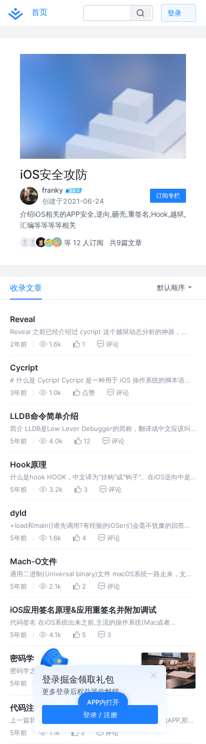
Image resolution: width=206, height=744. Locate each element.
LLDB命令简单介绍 (44, 416)
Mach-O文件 (33, 561)
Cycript (24, 367)
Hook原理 (28, 464)
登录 (175, 12)
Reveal (22, 319)
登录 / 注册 (100, 714)
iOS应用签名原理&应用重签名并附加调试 (83, 610)
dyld (18, 513)
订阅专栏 (168, 195)
